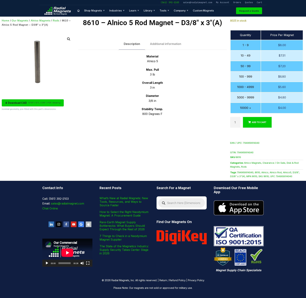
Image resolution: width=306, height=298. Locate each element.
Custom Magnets (203, 10)
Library (149, 10)
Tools (164, 10)
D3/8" (296, 172)
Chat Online (50, 208)
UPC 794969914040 (281, 176)
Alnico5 (287, 172)
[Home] (78, 10)
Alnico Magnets (40, 20)
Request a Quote (249, 10)
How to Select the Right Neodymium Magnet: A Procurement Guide (124, 213)
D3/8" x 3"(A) (237, 176)
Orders (237, 2)
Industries (116, 10)
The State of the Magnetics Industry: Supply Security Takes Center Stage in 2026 (124, 249)
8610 (257, 172)
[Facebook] (66, 224)
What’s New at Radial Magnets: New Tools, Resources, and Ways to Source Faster (124, 201)
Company (181, 10)
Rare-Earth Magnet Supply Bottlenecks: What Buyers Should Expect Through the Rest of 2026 (122, 225)
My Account (222, 2)
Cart (259, 2)
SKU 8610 (264, 176)
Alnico (264, 172)
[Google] (81, 224)
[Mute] (82, 263)
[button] (69, 39)
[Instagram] (59, 224)
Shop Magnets (94, 10)
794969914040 (245, 172)
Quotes (249, 2)
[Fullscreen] (88, 263)
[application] (67, 253)
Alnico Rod (276, 172)
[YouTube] (73, 224)
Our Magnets (20, 20)
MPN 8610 (251, 176)
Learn (134, 10)
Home (5, 20)
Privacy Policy (196, 280)
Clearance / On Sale (274, 162)
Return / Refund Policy (172, 280)
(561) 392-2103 (170, 2)
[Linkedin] (51, 224)
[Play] (47, 263)
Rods (56, 20)
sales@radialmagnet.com (197, 2)
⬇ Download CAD (32, 102)
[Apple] (88, 224)
